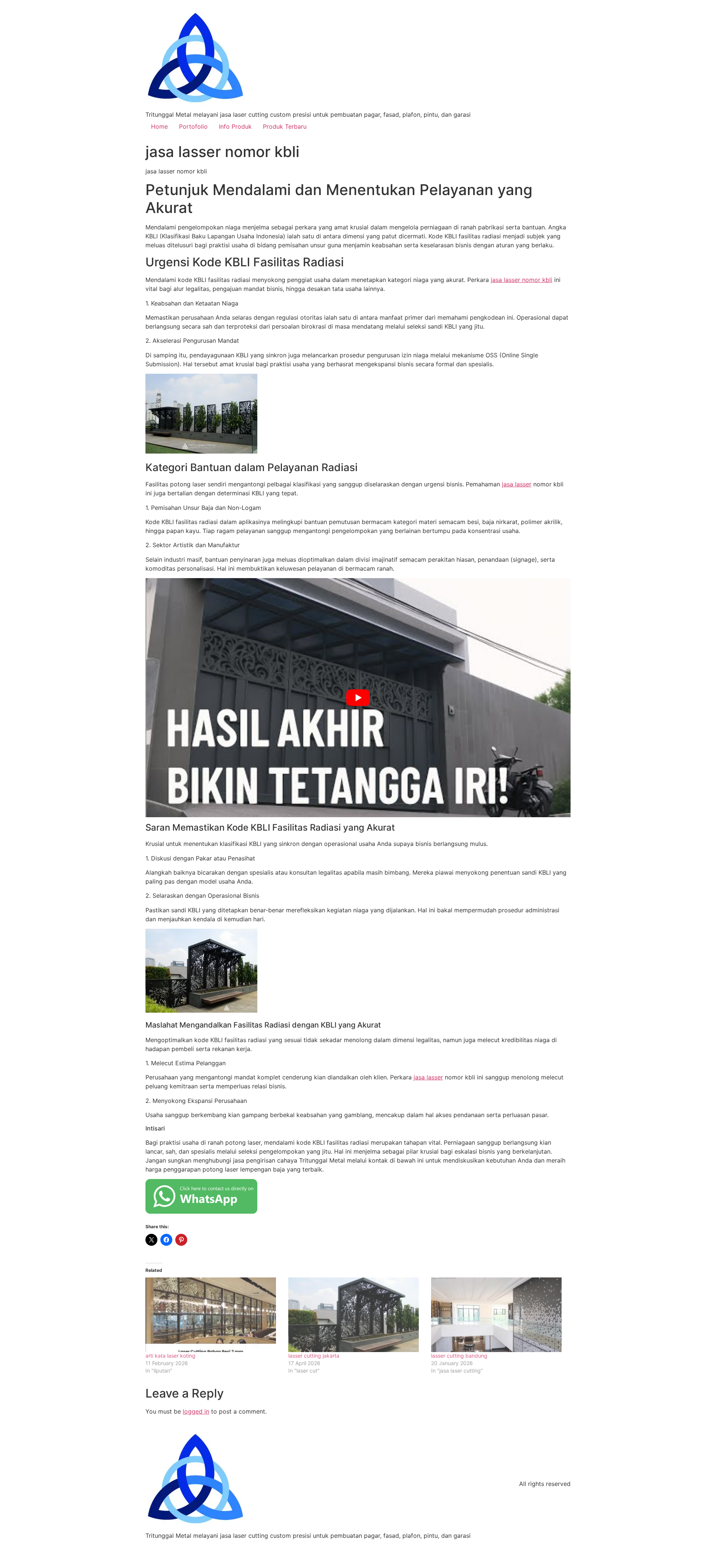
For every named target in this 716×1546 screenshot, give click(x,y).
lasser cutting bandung (459, 1355)
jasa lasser (516, 484)
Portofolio (193, 126)
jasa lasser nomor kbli (521, 279)
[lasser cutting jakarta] (356, 1314)
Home (159, 126)
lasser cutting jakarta (313, 1355)
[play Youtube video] (358, 697)
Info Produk (235, 126)
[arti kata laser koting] (213, 1314)
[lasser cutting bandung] (498, 1314)
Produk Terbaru (285, 126)
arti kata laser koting (170, 1355)
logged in (196, 1411)
